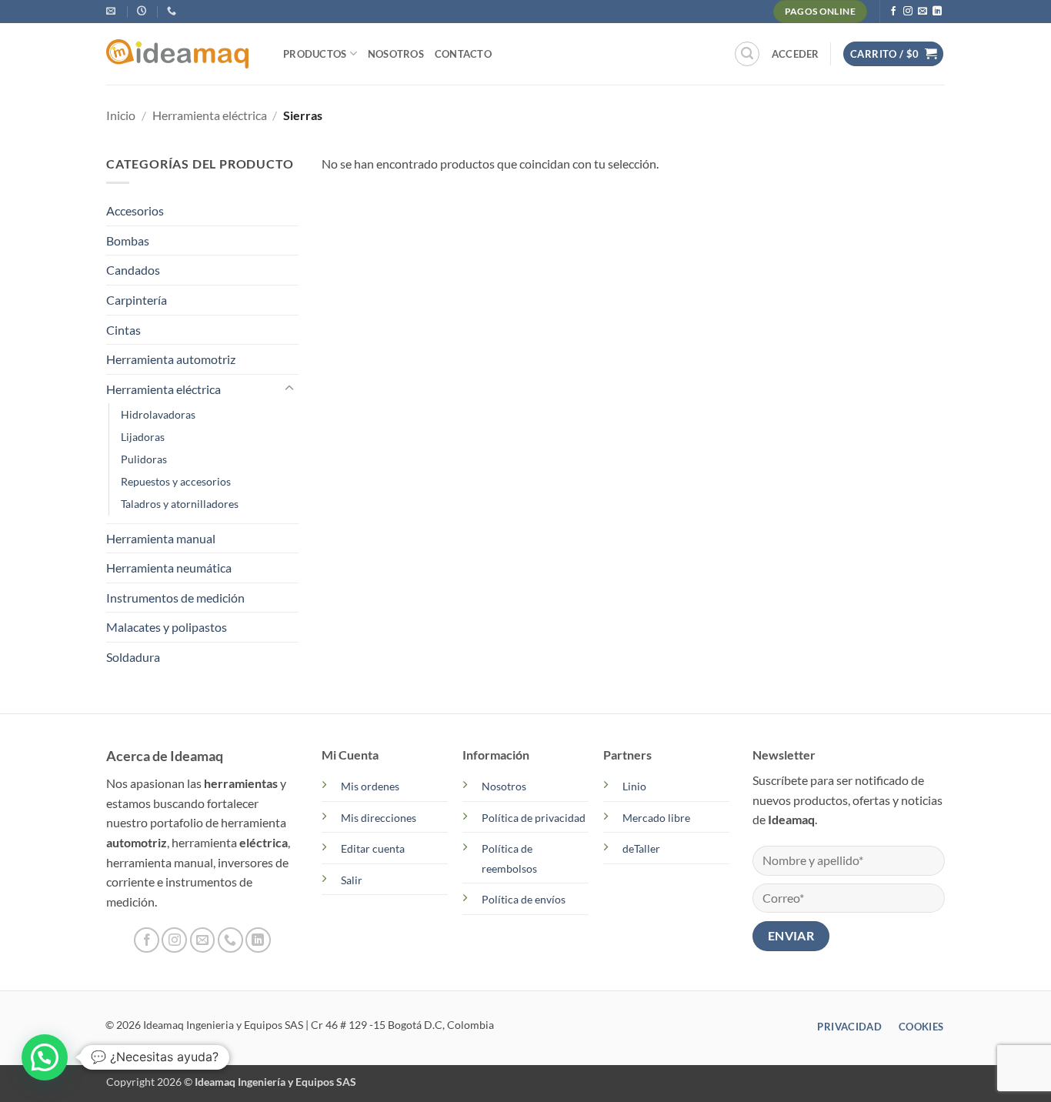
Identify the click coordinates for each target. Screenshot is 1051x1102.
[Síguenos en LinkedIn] (937, 11)
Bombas (127, 240)
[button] (747, 54)
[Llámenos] (230, 940)
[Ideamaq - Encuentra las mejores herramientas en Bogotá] (183, 53)
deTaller (641, 848)
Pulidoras (144, 459)
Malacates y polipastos (166, 626)
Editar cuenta (373, 848)
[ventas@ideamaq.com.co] (112, 11)
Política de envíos (524, 899)
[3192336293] (173, 11)
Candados (133, 269)
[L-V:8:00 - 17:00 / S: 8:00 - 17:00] (143, 11)
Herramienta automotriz (170, 359)
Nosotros (396, 54)
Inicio (120, 115)
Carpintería (136, 299)
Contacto (463, 54)
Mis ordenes (370, 786)
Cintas (123, 329)
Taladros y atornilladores (180, 503)
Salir (351, 880)
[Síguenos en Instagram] (908, 11)
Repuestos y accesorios (176, 481)
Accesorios (135, 210)
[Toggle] (289, 388)
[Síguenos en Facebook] (893, 11)
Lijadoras (143, 436)
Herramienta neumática (169, 567)
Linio (634, 786)
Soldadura (133, 657)
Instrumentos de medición (175, 597)
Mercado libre (656, 817)
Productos (314, 54)
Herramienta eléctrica (209, 115)
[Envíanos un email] (922, 11)
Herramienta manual (160, 538)
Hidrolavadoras (158, 414)
